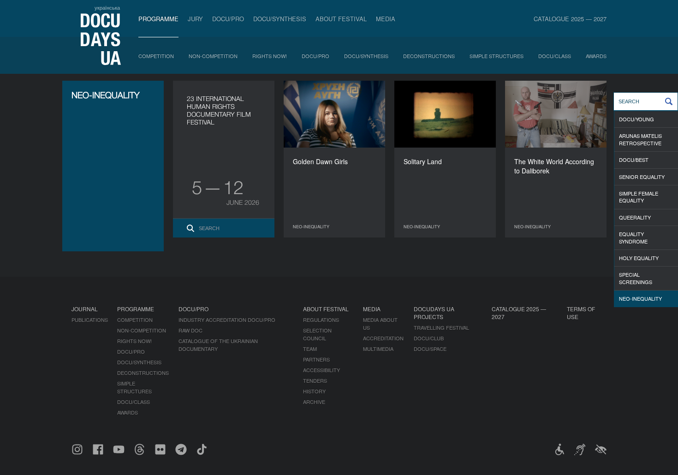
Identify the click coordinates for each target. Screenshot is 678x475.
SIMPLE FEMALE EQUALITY (638, 197)
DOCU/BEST (633, 159)
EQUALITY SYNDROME (633, 237)
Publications (89, 319)
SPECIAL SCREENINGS (635, 278)
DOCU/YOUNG (636, 119)
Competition (156, 55)
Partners (316, 359)
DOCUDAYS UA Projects (434, 313)
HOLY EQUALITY (639, 257)
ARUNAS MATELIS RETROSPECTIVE (640, 139)
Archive (314, 401)
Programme (158, 18)
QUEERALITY (635, 217)
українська (107, 7)
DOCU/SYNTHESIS (279, 18)
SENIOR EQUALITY (642, 176)
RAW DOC (190, 330)
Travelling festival (441, 327)
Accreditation (383, 338)
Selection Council (317, 334)
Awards (596, 55)
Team (310, 348)
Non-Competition (213, 55)
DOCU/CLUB (429, 338)
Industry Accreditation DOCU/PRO (226, 319)
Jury (195, 18)
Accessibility (321, 370)
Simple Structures (496, 55)
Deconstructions (429, 55)
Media (385, 18)
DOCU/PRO (228, 18)
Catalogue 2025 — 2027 (570, 18)
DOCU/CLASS (554, 55)
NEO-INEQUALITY (640, 298)
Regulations (321, 319)
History (314, 391)
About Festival (341, 18)
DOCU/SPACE (430, 348)
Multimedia (378, 348)
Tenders (315, 380)
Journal (84, 309)
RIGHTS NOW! (269, 55)
